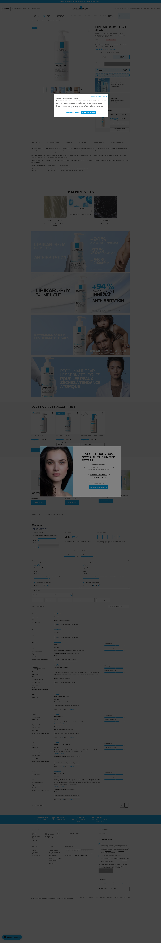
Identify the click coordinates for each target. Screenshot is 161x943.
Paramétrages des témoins (73, 112)
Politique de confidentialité (76, 107)
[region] (81, 105)
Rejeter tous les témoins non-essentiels (99, 96)
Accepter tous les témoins (88, 112)
